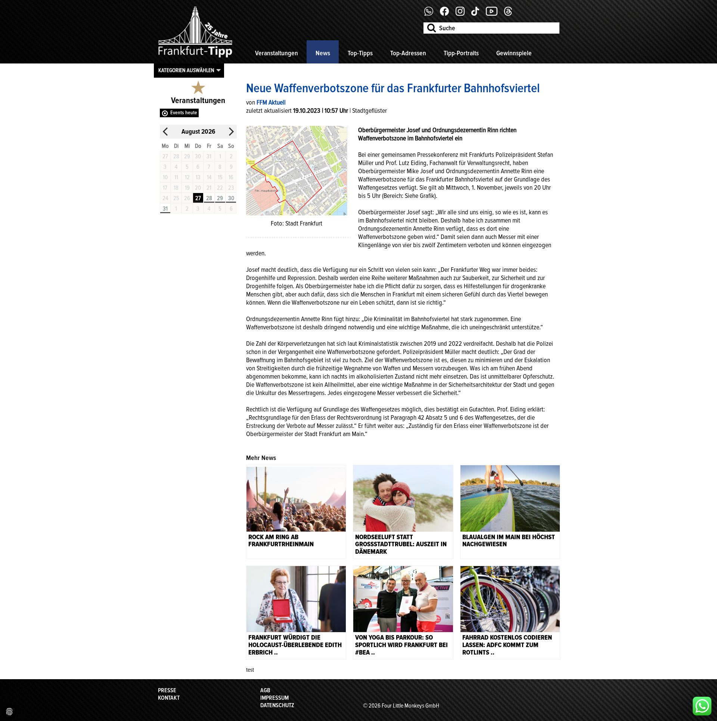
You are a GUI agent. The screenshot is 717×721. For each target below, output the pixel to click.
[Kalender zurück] (165, 132)
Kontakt (169, 698)
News (323, 53)
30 (231, 198)
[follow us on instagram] (463, 14)
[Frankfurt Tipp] (195, 58)
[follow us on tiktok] (478, 14)
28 (209, 198)
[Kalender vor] (231, 132)
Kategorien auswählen (186, 70)
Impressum (274, 698)
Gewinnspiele (514, 53)
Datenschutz (277, 705)
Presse (167, 690)
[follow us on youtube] (494, 14)
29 (220, 198)
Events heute (183, 112)
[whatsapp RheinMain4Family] (702, 706)
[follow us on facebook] (431, 14)
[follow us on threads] (511, 14)
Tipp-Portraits (461, 53)
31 (165, 208)
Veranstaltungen (276, 53)
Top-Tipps (360, 53)
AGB (265, 690)
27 (198, 198)
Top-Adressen (408, 53)
